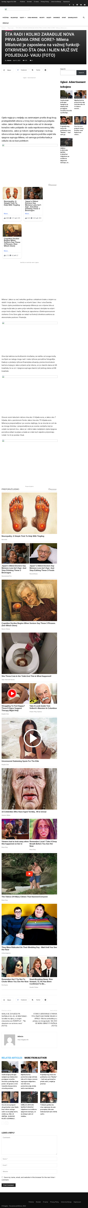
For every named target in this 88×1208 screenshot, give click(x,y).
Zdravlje (6, 23)
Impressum (66, 1)
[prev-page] (3, 1123)
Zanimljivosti (72, 17)
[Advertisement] (29, 95)
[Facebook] (69, 4)
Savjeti (49, 17)
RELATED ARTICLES (12, 1057)
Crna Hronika (32, 17)
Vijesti (22, 17)
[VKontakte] (81, 4)
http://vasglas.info (23, 1039)
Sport (64, 17)
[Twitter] (73, 4)
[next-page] (6, 1123)
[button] (83, 18)
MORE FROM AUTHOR (36, 1057)
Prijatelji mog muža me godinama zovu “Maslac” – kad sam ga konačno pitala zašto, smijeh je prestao (48, 1079)
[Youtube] (84, 4)
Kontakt (29, 1)
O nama (36, 1)
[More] (45, 70)
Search (63, 69)
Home (4, 28)
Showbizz (56, 17)
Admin (9, 60)
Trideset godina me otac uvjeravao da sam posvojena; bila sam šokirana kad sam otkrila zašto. (48, 1109)
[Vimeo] (77, 4)
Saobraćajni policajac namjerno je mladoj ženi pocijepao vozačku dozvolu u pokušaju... (66, 106)
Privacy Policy (45, 1)
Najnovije (14, 17)
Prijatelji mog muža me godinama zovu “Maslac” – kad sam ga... (65, 130)
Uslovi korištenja (56, 1)
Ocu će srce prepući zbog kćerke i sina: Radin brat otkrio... (78, 130)
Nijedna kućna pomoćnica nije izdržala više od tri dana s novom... (79, 104)
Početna (22, 1)
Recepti (42, 17)
